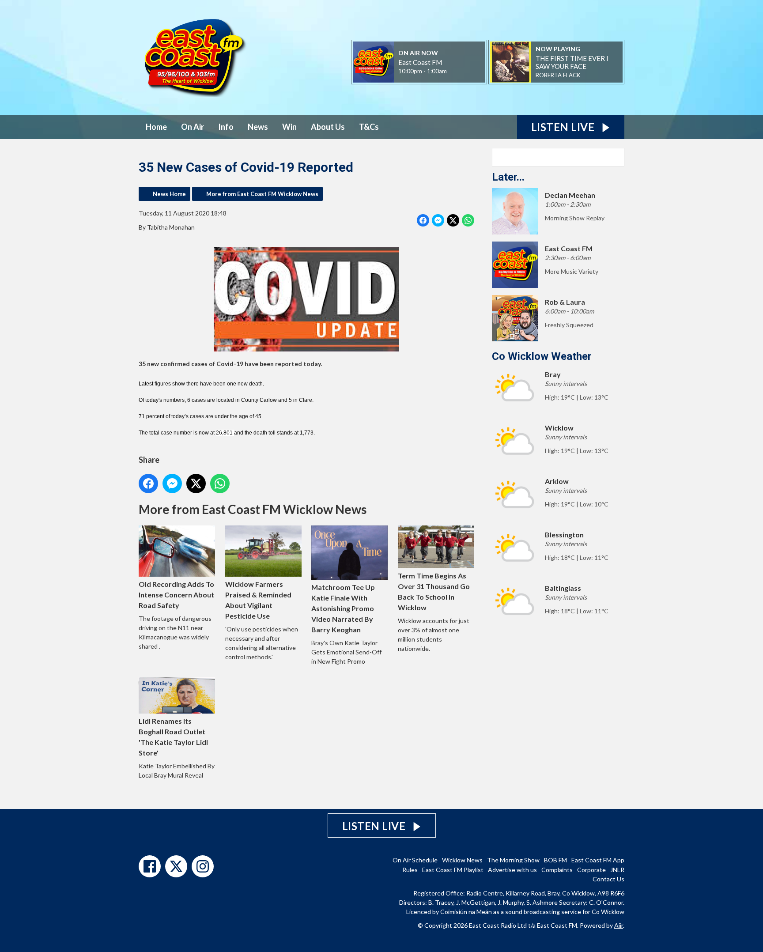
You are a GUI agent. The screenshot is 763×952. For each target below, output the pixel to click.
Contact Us (608, 879)
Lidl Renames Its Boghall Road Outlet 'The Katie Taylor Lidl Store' (173, 737)
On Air (192, 127)
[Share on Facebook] (423, 220)
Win (289, 127)
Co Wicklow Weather (542, 356)
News (258, 127)
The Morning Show (513, 860)
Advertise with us (512, 869)
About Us (328, 127)
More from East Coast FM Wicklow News (262, 193)
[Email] (458, 72)
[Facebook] (150, 866)
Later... (508, 177)
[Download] (591, 76)
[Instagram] (203, 866)
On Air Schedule (415, 860)
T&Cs (369, 127)
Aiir (618, 925)
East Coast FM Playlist (452, 869)
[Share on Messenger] (438, 220)
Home (156, 127)
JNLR (617, 869)
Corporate (591, 869)
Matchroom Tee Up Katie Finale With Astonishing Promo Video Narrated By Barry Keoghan (343, 608)
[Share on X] (453, 220)
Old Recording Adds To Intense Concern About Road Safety (176, 594)
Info (226, 127)
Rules (410, 869)
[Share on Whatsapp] (468, 220)
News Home (169, 193)
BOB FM (555, 860)
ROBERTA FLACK (558, 75)
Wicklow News (462, 860)
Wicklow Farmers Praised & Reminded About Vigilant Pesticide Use (258, 600)
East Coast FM (420, 62)
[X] (176, 866)
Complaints (557, 869)
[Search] (616, 157)
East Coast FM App (597, 860)
